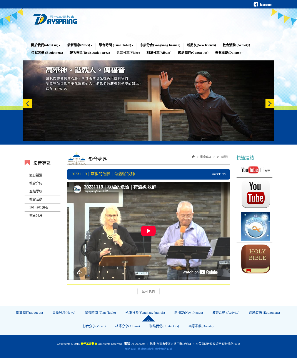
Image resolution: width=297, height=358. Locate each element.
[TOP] (148, 318)
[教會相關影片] (254, 194)
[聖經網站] (254, 259)
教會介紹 (35, 183)
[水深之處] (254, 226)
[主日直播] (254, 169)
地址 (152, 343)
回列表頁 (148, 291)
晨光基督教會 (55, 18)
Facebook (263, 4)
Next (269, 103)
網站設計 (130, 349)
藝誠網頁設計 (146, 349)
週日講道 (35, 175)
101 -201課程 (38, 207)
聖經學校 (35, 191)
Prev (27, 103)
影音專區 (206, 156)
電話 (127, 343)
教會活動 (35, 199)
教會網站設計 (163, 349)
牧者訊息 (35, 215)
